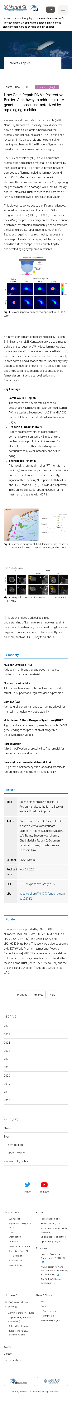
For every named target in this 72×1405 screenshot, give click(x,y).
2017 (7, 1100)
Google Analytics (13, 1360)
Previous (22, 994)
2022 (7, 1059)
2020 (7, 1075)
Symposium (15, 1144)
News (7, 1128)
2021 (7, 1067)
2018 (7, 1092)
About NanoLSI (12, 1212)
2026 (7, 1026)
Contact (8, 1353)
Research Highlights (16, 1161)
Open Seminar (16, 1153)
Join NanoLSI (11, 1295)
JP (50, 9)
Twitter (27, 1191)
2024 (7, 1042)
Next (52, 994)
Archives (38, 994)
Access (8, 1347)
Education (41, 1248)
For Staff (16, 1304)
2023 (7, 1050)
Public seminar (50, 1311)
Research (41, 1212)
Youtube (44, 1191)
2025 (7, 1034)
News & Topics (44, 1295)
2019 (7, 1083)
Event (7, 1136)
